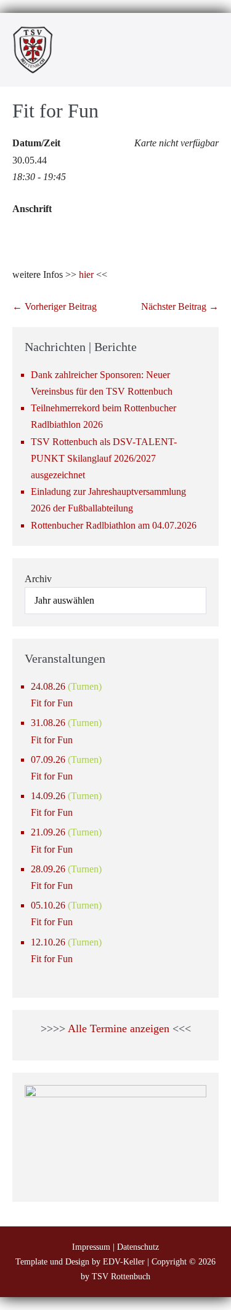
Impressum (91, 1247)
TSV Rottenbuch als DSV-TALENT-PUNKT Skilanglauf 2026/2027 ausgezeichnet (104, 458)
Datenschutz (138, 1247)
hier (86, 274)
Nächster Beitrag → (180, 306)
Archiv (38, 579)
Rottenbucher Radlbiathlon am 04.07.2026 (114, 525)
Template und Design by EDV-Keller (80, 1261)
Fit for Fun (52, 703)
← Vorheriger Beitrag (54, 306)
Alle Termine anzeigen (118, 1028)
